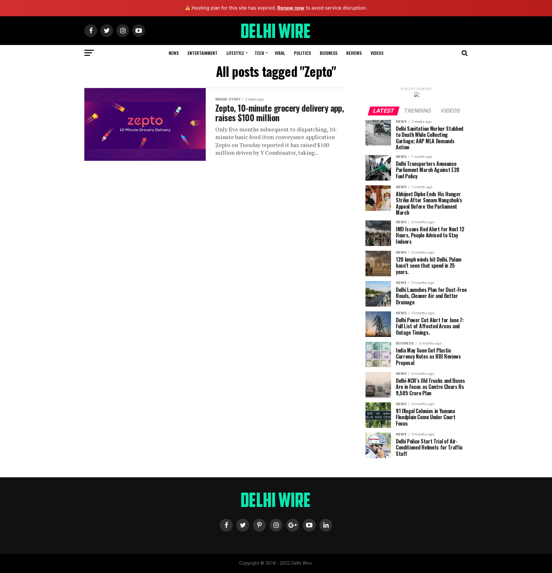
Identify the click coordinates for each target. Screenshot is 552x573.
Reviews (354, 52)
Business (328, 52)
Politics (302, 52)
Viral (280, 52)
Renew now (290, 8)
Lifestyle (235, 52)
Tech (259, 52)
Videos (377, 52)
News (174, 52)
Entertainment (203, 52)
